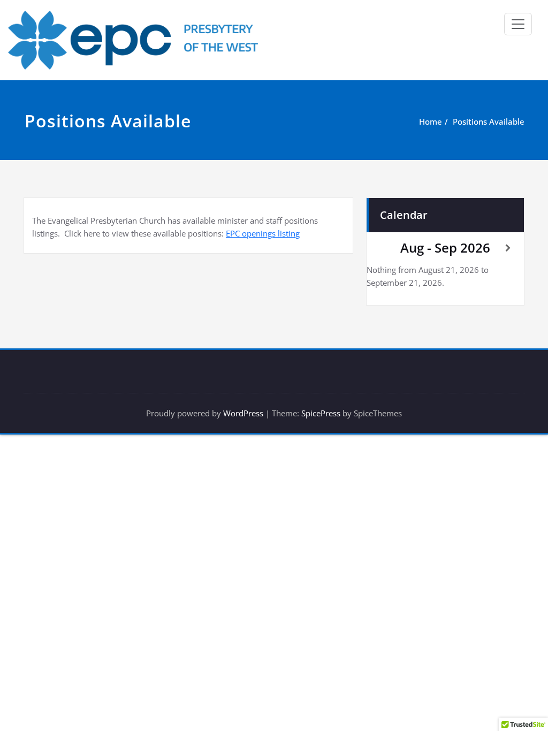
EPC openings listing (263, 233)
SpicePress (320, 413)
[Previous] (382, 248)
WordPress (243, 413)
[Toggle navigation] (518, 24)
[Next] (508, 248)
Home (430, 121)
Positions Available (488, 121)
